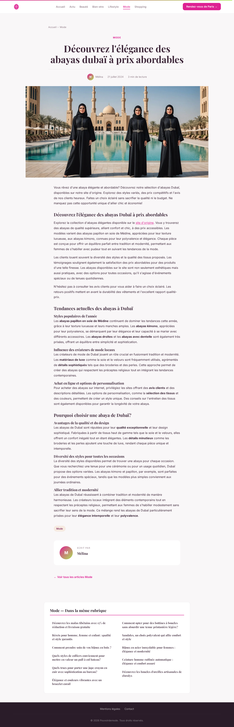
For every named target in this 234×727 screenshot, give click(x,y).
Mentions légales (110, 708)
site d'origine (145, 223)
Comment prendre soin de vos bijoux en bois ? (81, 647)
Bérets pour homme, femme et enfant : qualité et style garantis (81, 637)
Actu (72, 6)
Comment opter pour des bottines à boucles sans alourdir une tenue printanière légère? (150, 625)
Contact (129, 708)
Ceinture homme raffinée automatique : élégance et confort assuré (147, 661)
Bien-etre (98, 6)
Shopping (140, 6)
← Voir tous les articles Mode (73, 577)
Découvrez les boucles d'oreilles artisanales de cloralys (152, 673)
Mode (126, 6)
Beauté (84, 6)
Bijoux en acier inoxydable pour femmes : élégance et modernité (148, 649)
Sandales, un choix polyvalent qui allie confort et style (151, 637)
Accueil (60, 6)
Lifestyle (113, 6)
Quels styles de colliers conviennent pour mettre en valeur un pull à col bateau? (78, 657)
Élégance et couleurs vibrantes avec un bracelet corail (77, 682)
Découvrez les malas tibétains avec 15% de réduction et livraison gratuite (79, 625)
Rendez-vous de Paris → (201, 6)
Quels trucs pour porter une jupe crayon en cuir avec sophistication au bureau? (79, 669)
